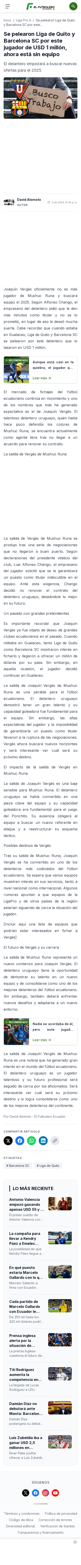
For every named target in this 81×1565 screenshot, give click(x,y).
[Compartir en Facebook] (19, 1140)
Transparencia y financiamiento (40, 1532)
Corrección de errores (55, 1520)
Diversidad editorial (20, 1526)
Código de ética (21, 1520)
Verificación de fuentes (57, 1526)
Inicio (7, 20)
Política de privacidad (61, 1513)
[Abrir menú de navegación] (8, 6)
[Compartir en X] (8, 1140)
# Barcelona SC (17, 1165)
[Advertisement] (40, 156)
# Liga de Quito (48, 1165)
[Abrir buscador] (73, 6)
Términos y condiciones (22, 1513)
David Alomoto (29, 199)
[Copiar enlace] (54, 1140)
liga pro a (23, 20)
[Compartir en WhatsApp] (31, 1140)
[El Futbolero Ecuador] (40, 6)
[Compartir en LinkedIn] (43, 1140)
